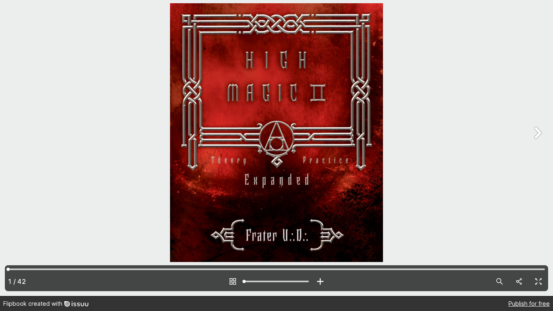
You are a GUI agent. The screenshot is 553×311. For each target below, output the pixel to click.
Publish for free (529, 303)
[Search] (499, 281)
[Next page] (537, 148)
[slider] (276, 281)
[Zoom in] (320, 281)
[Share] (519, 281)
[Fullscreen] (538, 281)
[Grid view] (233, 281)
